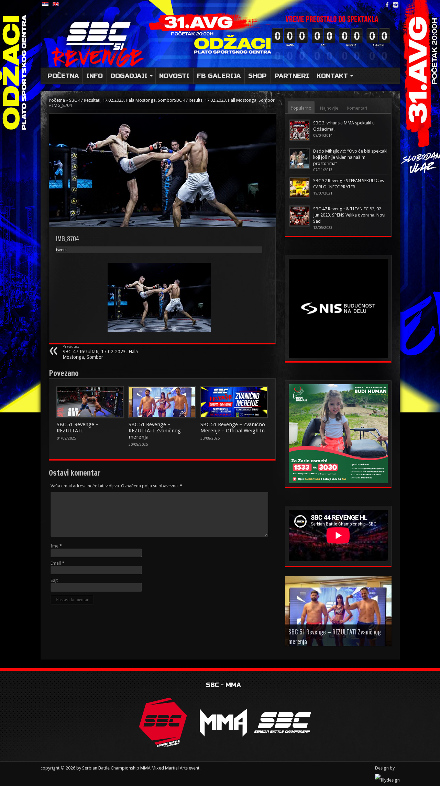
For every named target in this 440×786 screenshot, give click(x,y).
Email (56, 563)
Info (94, 76)
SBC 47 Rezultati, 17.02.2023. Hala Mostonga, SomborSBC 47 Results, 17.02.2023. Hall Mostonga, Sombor (172, 100)
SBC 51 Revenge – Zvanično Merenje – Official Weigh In (232, 427)
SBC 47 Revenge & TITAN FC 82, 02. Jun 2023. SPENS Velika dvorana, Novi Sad (349, 215)
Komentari (357, 108)
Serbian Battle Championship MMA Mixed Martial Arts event (140, 768)
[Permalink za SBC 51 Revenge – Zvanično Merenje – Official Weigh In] (234, 402)
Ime (54, 546)
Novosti (174, 76)
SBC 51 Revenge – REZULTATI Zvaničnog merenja (155, 430)
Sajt (54, 580)
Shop (257, 76)
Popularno (301, 108)
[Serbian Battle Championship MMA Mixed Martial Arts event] (101, 35)
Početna (63, 76)
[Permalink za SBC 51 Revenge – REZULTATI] (90, 402)
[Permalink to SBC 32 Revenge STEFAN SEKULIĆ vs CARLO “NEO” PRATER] (299, 187)
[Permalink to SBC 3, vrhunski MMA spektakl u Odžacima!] (299, 130)
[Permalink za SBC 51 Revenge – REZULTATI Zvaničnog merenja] (162, 402)
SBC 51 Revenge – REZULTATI (77, 427)
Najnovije (329, 108)
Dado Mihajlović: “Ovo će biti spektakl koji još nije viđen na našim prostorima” (350, 157)
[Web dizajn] (387, 780)
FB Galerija (219, 76)
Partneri (291, 76)
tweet (61, 249)
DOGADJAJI (128, 76)
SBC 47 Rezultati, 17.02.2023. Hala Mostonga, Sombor (100, 352)
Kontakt (332, 76)
